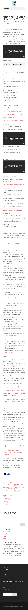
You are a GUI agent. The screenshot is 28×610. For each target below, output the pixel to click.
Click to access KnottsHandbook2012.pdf (13, 203)
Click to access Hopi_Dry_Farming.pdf (12, 149)
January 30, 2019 (9, 352)
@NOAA (13, 347)
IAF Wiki (5, 533)
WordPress (14, 608)
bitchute (5, 536)
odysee (4, 538)
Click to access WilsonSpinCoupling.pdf (12, 114)
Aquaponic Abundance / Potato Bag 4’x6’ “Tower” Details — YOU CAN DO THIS (19, 485)
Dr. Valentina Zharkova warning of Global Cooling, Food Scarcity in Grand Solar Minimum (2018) (15, 401)
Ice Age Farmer (8, 21)
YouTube (6, 569)
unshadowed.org (9, 518)
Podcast (22, 21)
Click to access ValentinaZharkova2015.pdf (13, 120)
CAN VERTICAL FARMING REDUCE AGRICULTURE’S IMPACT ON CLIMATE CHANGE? (14, 452)
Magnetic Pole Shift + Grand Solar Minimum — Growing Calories (7, 485)
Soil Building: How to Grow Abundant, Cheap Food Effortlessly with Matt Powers (7, 498)
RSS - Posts (6, 589)
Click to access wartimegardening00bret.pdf (14, 184)
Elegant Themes (14, 606)
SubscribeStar (6, 531)
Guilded (5, 535)
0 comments (6, 23)
